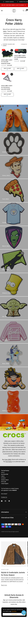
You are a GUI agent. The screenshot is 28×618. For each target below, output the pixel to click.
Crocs (17, 29)
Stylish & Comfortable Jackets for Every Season (13, 573)
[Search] (23, 10)
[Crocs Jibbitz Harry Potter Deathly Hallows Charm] (7, 78)
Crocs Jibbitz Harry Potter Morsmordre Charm (20, 57)
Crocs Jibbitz (8, 459)
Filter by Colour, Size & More (9, 45)
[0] (26, 10)
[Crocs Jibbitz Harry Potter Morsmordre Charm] (20, 51)
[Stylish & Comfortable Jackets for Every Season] (14, 554)
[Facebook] (3, 501)
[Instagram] (6, 501)
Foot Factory (9, 461)
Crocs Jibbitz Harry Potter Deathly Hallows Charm (6, 87)
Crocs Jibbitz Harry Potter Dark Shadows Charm (6, 61)
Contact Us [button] (4, 497)
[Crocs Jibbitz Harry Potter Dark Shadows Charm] (7, 53)
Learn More (14, 611)
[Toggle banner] (25, 5)
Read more (4, 585)
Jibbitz (4, 31)
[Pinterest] (10, 501)
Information (5, 512)
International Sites (7, 517)
